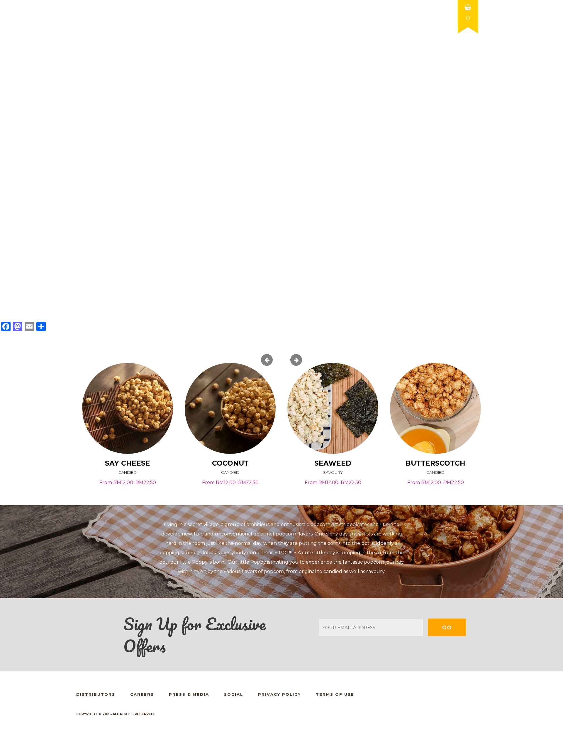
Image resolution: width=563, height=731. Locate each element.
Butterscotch (435, 463)
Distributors (95, 694)
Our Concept (237, 51)
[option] (127, 428)
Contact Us (446, 51)
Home (197, 51)
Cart (442, 40)
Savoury (333, 472)
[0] (468, 2)
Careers (142, 694)
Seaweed (332, 463)
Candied (127, 472)
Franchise (401, 51)
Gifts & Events (290, 51)
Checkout (466, 40)
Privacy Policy (279, 694)
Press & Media (189, 694)
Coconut (230, 463)
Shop (332, 51)
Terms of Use (335, 694)
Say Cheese (127, 463)
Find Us (363, 51)
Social (233, 694)
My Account (415, 40)
